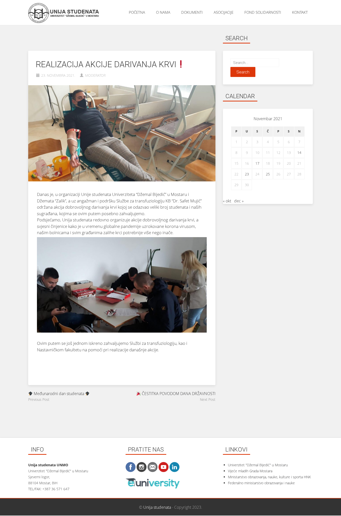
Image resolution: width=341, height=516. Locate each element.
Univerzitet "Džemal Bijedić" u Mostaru (258, 465)
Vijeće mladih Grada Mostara (250, 471)
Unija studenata (157, 507)
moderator (95, 75)
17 (257, 163)
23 (247, 174)
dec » (239, 201)
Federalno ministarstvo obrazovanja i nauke (261, 483)
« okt (227, 201)
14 (299, 152)
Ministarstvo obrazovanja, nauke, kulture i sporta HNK (269, 477)
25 (268, 174)
